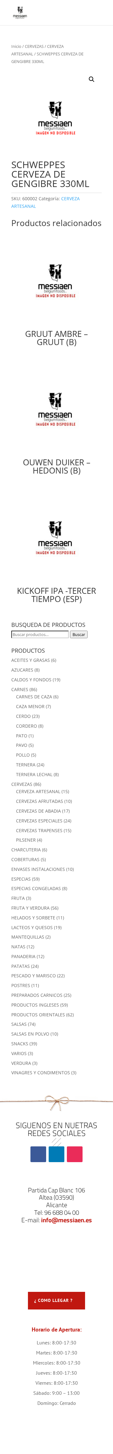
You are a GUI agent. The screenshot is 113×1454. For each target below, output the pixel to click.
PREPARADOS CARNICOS (36, 995)
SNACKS (19, 1044)
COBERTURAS (25, 859)
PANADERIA (23, 956)
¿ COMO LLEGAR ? (53, 1300)
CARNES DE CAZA (34, 697)
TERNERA (25, 765)
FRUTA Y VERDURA (30, 908)
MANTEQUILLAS (27, 937)
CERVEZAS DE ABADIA (38, 811)
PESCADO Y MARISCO (33, 976)
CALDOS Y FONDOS (31, 680)
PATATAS (20, 966)
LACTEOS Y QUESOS (32, 927)
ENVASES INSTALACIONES (38, 869)
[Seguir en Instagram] (75, 1154)
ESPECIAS (21, 879)
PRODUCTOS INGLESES (35, 1005)
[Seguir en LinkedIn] (56, 1154)
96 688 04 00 (61, 1212)
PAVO (21, 745)
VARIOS (19, 1053)
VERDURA (21, 1063)
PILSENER (26, 840)
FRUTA (18, 898)
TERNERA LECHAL (34, 774)
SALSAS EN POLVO (30, 1034)
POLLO (23, 755)
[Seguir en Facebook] (38, 1154)
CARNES (19, 689)
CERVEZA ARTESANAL (38, 791)
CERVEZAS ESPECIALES (39, 821)
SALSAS (19, 1024)
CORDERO (26, 726)
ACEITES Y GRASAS (30, 660)
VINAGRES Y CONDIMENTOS (40, 1073)
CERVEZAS (34, 46)
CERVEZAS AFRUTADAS (39, 801)
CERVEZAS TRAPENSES (39, 830)
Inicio (16, 46)
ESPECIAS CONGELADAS (36, 888)
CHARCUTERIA (26, 850)
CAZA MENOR (30, 706)
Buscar (79, 634)
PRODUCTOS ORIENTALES (38, 1015)
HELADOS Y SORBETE (33, 918)
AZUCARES (22, 670)
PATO (21, 736)
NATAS (18, 947)
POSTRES (20, 985)
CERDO (23, 716)
